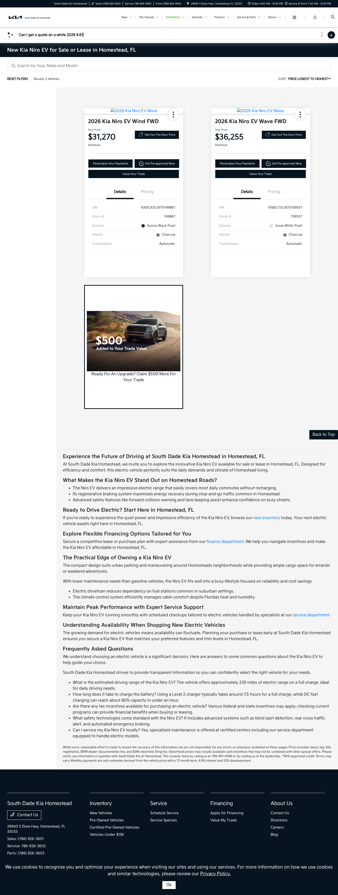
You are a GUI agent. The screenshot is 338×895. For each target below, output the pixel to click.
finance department (225, 541)
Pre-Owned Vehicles (107, 820)
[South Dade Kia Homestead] (29, 17)
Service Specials (163, 820)
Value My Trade (223, 820)
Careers (277, 827)
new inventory (266, 518)
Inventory (101, 803)
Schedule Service (164, 813)
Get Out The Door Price (160, 134)
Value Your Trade (133, 174)
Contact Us (27, 815)
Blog (274, 835)
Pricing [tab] (147, 191)
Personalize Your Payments (110, 163)
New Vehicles (101, 813)
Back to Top (324, 434)
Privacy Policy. (215, 873)
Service (158, 803)
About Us (282, 803)
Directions (279, 820)
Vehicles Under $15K (107, 835)
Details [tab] (120, 191)
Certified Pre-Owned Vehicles (114, 827)
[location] (188, 3)
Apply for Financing (226, 813)
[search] (333, 17)
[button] (173, 114)
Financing (221, 803)
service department (311, 615)
